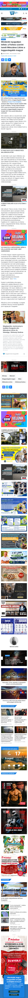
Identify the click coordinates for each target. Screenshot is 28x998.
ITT (22, 987)
